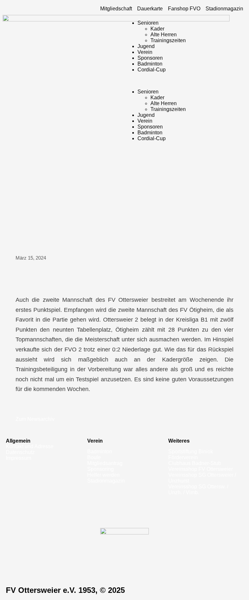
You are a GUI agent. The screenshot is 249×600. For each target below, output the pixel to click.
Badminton (149, 64)
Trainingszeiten (168, 40)
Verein (144, 52)
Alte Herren (163, 34)
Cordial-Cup (151, 69)
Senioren (148, 23)
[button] (185, 81)
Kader (157, 28)
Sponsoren (150, 58)
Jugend (146, 46)
